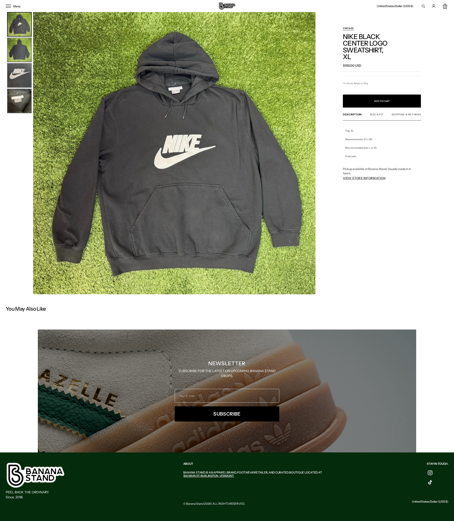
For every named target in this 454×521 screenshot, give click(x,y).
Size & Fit (377, 114)
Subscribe (227, 414)
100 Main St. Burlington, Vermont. (208, 476)
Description (352, 114)
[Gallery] (160, 153)
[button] (395, 6)
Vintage (348, 28)
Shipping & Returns (406, 114)
